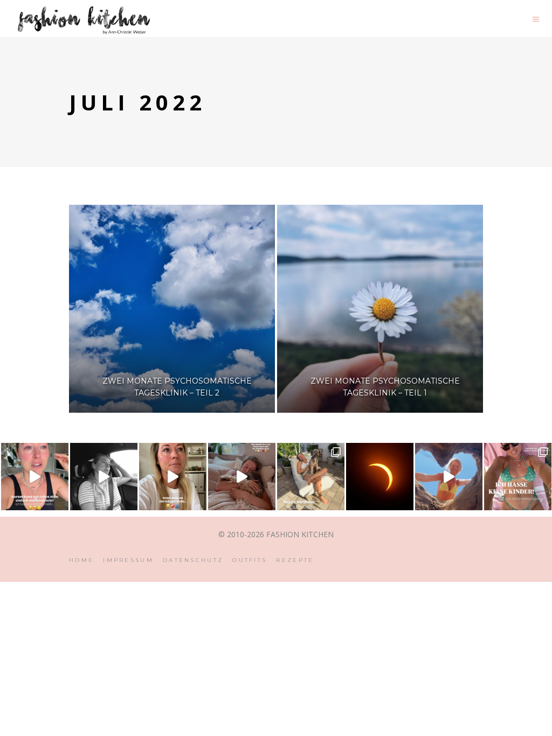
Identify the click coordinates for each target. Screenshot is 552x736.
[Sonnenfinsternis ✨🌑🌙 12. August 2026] (379, 476)
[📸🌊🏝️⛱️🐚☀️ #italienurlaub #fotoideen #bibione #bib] (448, 476)
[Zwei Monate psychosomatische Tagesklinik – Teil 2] (172, 309)
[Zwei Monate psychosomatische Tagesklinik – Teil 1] (380, 309)
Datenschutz (193, 560)
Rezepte (295, 560)
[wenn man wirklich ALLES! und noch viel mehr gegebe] (103, 476)
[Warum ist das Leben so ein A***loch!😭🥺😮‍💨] (34, 476)
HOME (81, 560)
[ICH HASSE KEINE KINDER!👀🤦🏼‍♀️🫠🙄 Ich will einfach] (517, 476)
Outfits (249, 560)
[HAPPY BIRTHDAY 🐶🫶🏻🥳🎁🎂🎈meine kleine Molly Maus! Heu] (310, 476)
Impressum (128, 560)
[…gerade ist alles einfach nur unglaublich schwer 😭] (172, 476)
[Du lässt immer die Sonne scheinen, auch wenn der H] (241, 476)
